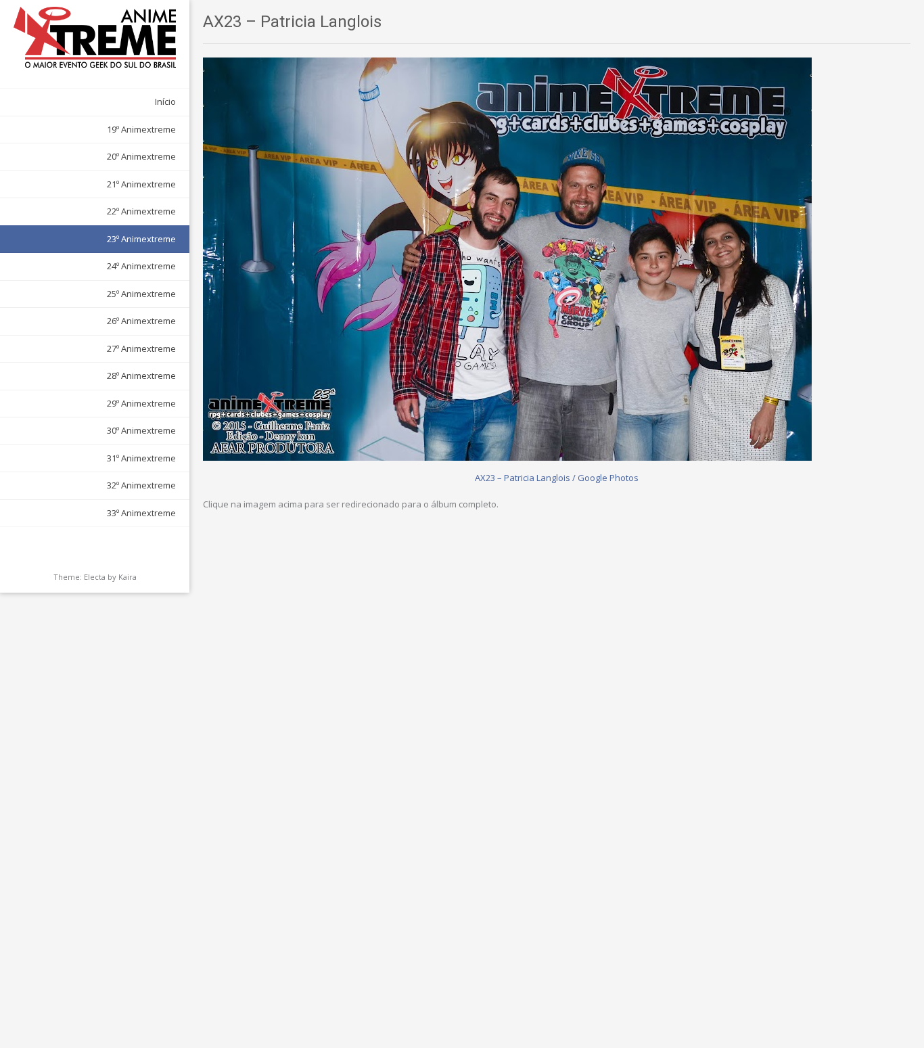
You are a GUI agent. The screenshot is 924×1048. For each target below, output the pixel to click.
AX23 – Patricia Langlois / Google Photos (557, 478)
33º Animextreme (141, 513)
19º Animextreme (141, 129)
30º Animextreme (141, 430)
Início (165, 101)
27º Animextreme (141, 348)
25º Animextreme (141, 294)
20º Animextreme (141, 156)
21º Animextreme (141, 184)
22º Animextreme (141, 211)
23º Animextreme (141, 239)
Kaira (127, 577)
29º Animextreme (141, 403)
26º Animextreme (141, 321)
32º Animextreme (141, 485)
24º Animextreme (141, 266)
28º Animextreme (141, 375)
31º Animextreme (141, 458)
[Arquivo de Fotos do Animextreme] (95, 37)
